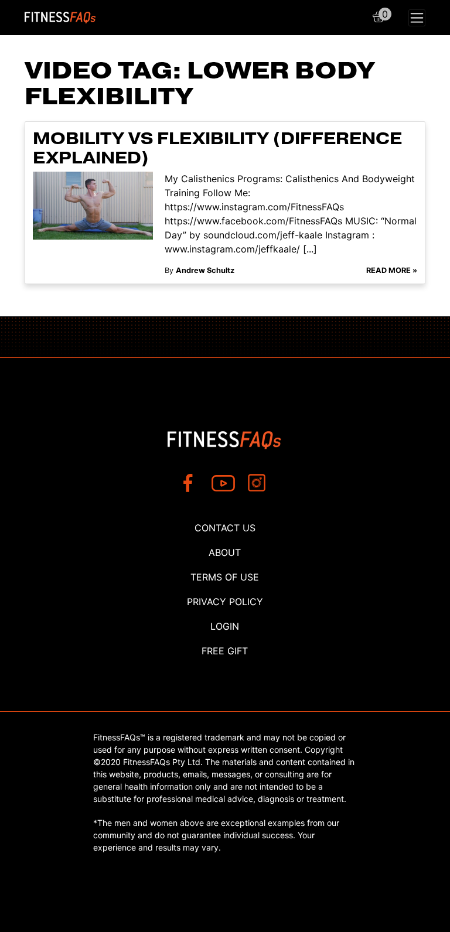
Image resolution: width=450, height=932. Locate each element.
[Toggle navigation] (416, 17)
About (225, 552)
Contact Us (225, 528)
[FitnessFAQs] (60, 17)
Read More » (391, 270)
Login (224, 626)
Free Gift (225, 651)
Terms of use (224, 577)
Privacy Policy (225, 601)
